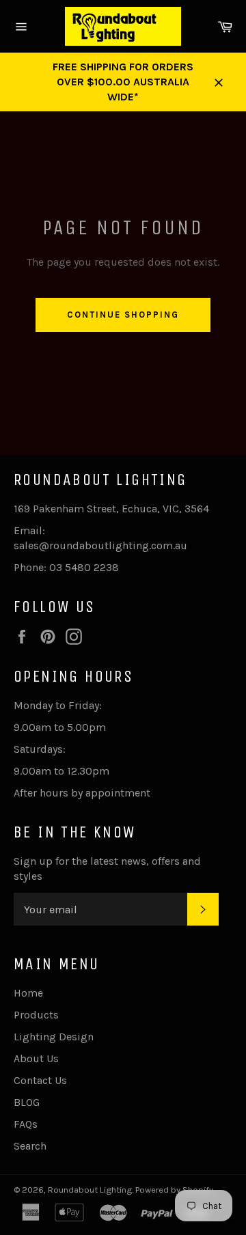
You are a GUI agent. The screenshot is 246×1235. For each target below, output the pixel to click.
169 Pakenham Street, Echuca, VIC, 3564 (111, 508)
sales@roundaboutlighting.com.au (100, 545)
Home (28, 992)
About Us (36, 1058)
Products (36, 1014)
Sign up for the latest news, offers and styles (107, 869)
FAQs (26, 1124)
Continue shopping (122, 314)
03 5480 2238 (84, 567)
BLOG (27, 1102)
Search (30, 1145)
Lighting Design (54, 1036)
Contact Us (40, 1080)
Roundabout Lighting (90, 1189)
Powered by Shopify (174, 1189)
